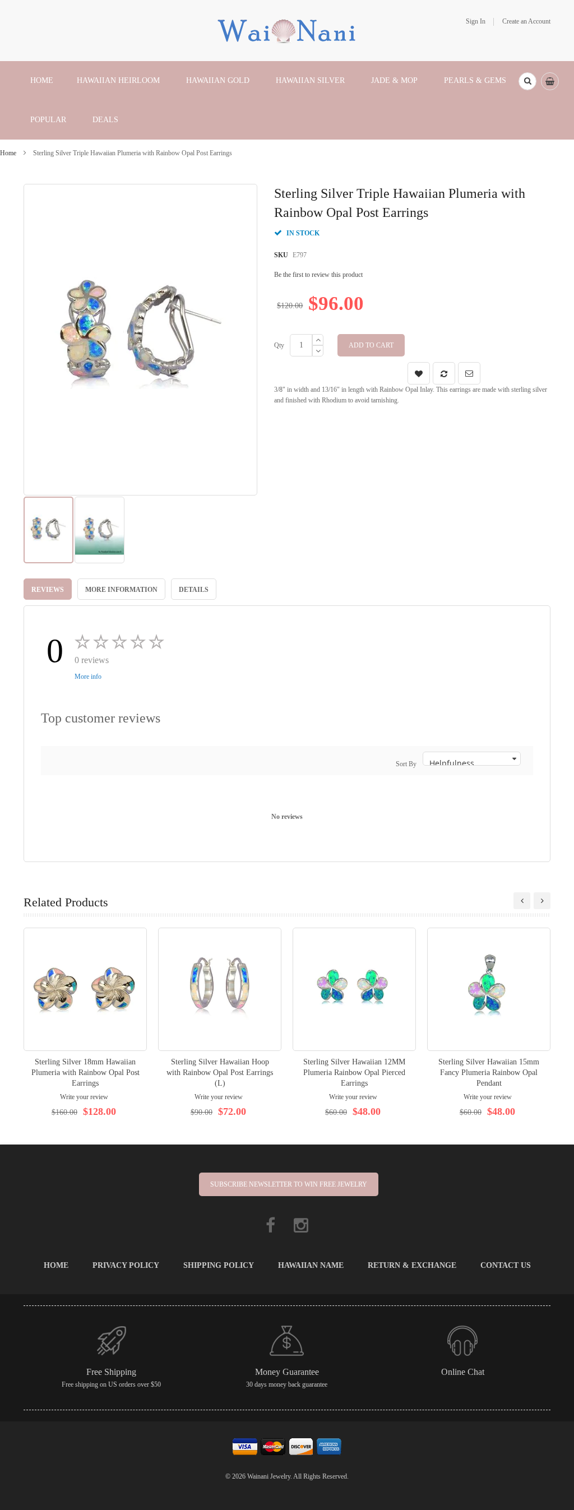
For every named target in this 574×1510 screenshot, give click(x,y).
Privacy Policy (125, 1265)
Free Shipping (111, 1372)
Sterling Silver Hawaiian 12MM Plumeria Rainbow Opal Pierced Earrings (354, 1072)
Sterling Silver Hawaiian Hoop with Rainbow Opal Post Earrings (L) (219, 1072)
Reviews (47, 590)
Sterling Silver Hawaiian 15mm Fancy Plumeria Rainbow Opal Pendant (488, 1072)
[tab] (48, 589)
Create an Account (526, 21)
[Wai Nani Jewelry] (287, 30)
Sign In (475, 21)
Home (8, 153)
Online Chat (462, 1372)
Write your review (84, 1097)
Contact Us (505, 1265)
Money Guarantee (287, 1372)
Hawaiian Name (311, 1265)
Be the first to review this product (318, 275)
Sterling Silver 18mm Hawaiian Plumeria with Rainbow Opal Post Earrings (85, 1072)
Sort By (406, 764)
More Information (121, 590)
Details (194, 590)
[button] (99, 529)
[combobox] (527, 81)
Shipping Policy (218, 1265)
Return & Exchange (412, 1265)
